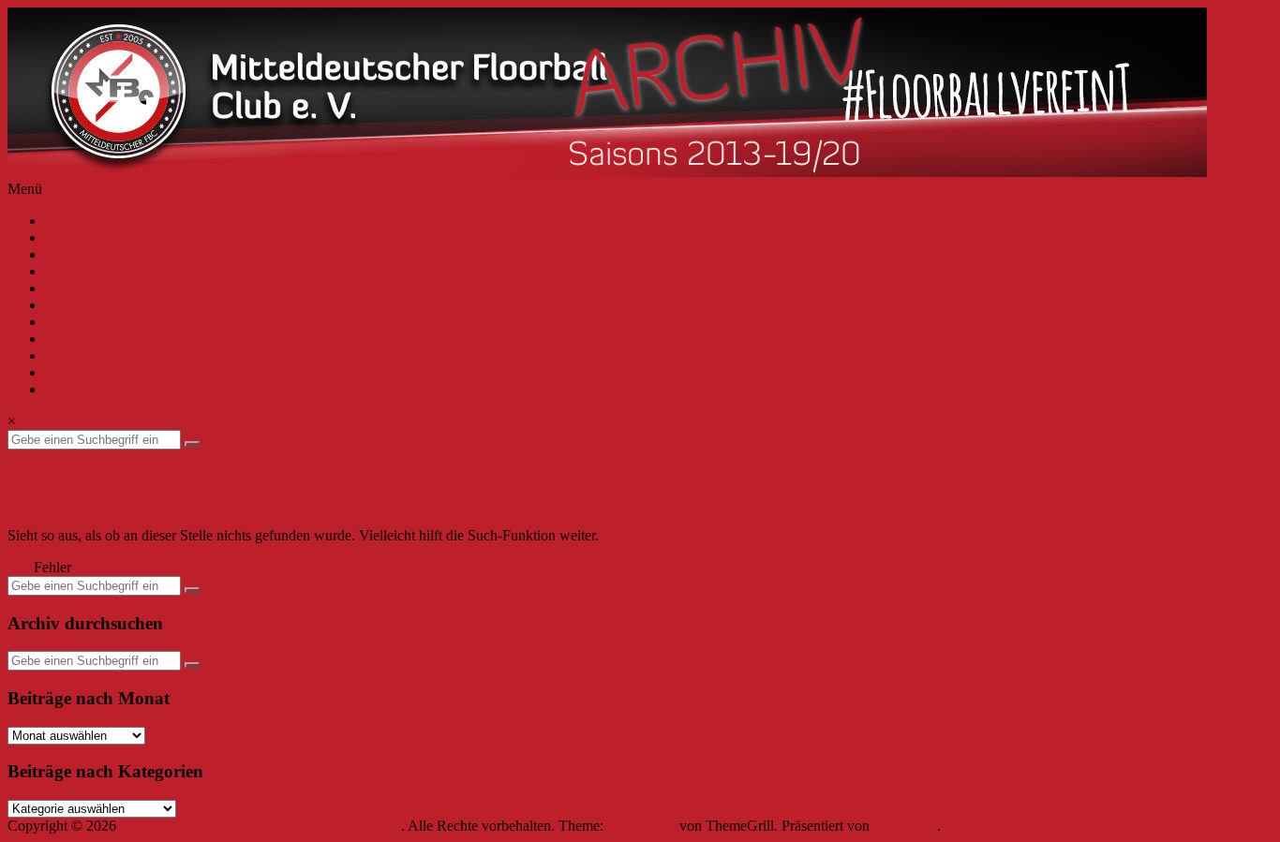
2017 (60, 288)
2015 (60, 322)
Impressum (77, 389)
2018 (60, 271)
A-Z (57, 221)
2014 (60, 339)
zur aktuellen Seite (99, 372)
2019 (60, 254)
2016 (60, 305)
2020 (60, 237)
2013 (60, 355)
